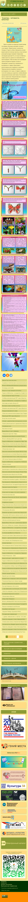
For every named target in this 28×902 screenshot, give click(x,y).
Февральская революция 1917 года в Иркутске (14, 408)
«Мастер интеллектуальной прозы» (11, 520)
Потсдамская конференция (9, 614)
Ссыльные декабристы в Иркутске (11, 532)
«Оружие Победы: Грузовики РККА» (11, 611)
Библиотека (13, 753)
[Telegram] (11, 375)
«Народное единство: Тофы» (9, 433)
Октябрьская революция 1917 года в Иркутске (14, 398)
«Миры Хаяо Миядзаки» (8, 598)
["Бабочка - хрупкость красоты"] (14, 35)
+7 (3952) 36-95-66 (17, 1)
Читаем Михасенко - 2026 (8, 555)
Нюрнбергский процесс (8, 609)
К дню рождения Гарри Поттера (10, 395)
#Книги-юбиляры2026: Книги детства (12, 438)
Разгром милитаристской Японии (11, 606)
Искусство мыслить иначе (9, 418)
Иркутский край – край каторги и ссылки (13, 558)
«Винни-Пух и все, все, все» (9, 380)
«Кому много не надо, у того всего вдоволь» (13, 492)
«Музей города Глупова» (8, 573)
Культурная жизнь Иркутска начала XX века (13, 436)
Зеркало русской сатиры (8, 576)
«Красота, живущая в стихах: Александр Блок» (14, 626)
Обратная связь (5, 890)
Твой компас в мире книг (8, 466)
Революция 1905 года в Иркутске (11, 416)
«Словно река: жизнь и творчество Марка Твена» (15, 621)
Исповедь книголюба (8, 388)
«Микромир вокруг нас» (8, 449)
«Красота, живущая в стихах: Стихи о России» (14, 446)
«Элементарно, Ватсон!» (8, 596)
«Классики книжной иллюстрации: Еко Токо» (13, 632)
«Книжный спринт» (7, 499)
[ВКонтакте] (4, 375)
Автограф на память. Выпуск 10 (10, 403)
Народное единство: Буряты (9, 487)
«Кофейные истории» (7, 502)
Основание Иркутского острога (10, 593)
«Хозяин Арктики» (6, 543)
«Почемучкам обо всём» (8, 510)
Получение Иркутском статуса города (12, 581)
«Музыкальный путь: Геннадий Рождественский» (14, 484)
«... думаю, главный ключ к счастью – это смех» (14, 616)
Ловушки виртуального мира (9, 410)
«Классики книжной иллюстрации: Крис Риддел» (15, 413)
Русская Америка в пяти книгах (10, 586)
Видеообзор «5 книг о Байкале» (10, 431)
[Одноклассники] (7, 375)
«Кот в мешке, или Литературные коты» (12, 540)
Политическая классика (8, 494)
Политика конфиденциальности (9, 888)
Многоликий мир (6, 681)
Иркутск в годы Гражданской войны (11, 390)
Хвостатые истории (7, 428)
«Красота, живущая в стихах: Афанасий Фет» (13, 619)
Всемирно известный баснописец (11, 405)
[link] (14, 14)
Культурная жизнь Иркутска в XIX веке (12, 474)
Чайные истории (6, 464)
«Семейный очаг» (6, 426)
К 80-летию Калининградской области (12, 459)
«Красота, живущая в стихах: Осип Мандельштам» (15, 591)
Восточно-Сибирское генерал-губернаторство (14, 525)
